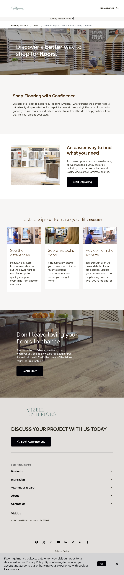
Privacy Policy (62, 551)
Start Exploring (82, 181)
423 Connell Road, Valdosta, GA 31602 (30, 520)
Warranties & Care (22, 487)
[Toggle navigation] (117, 8)
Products (17, 471)
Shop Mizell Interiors (21, 465)
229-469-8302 (107, 8)
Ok (101, 564)
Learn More (30, 371)
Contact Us (18, 503)
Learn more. (12, 569)
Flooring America (19, 25)
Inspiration (18, 479)
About (36, 25)
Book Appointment (33, 441)
